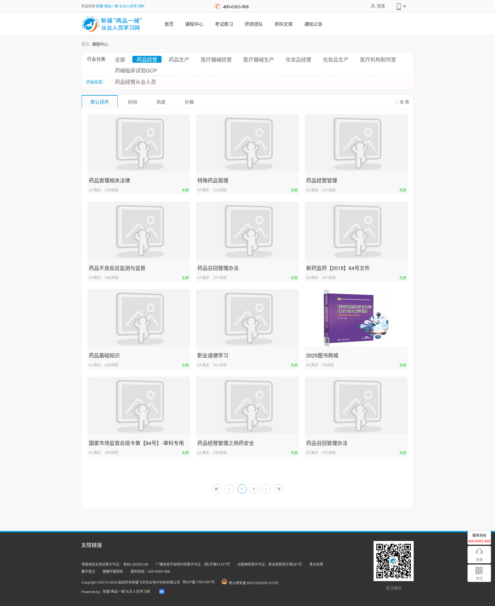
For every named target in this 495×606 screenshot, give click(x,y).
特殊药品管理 (212, 180)
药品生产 (179, 59)
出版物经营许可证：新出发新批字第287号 (269, 564)
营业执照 (316, 564)
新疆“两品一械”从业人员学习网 (126, 591)
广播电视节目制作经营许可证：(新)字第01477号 (193, 564)
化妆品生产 (336, 59)
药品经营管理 (321, 180)
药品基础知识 (104, 355)
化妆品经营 (298, 59)
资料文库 (283, 24)
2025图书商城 (322, 355)
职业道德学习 (212, 355)
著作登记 (88, 571)
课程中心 (194, 24)
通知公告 (313, 24)
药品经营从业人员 (135, 81)
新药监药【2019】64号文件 (338, 267)
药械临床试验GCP (136, 70)
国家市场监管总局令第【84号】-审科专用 (136, 442)
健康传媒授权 (113, 571)
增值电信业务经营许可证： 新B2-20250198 (114, 564)
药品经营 (147, 59)
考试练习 (224, 24)
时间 (132, 102)
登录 (381, 6)
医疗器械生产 (258, 59)
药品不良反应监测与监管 (117, 267)
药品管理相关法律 (109, 180)
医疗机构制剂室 (378, 59)
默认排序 (100, 102)
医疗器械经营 (216, 59)
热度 (161, 102)
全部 (120, 59)
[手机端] (401, 5)
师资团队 (254, 24)
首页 (169, 24)
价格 (189, 102)
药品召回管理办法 (218, 267)
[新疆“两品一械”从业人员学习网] (111, 23)
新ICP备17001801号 (199, 581)
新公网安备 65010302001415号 (253, 582)
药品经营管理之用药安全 (225, 442)
